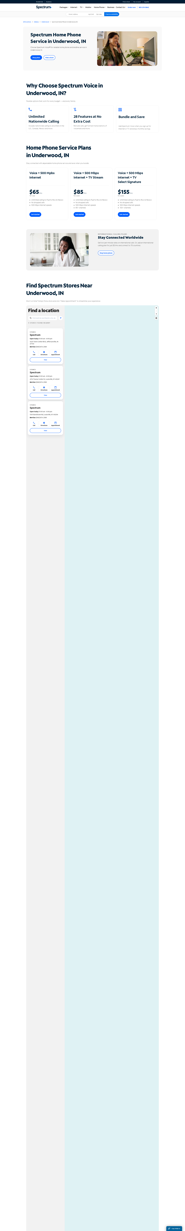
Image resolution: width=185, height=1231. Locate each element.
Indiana (36, 22)
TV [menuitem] (82, 7)
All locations (27, 22)
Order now (132, 7)
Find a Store (126, 2)
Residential (39, 2)
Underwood (45, 22)
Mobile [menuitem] (88, 7)
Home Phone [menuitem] (100, 7)
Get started (35, 214)
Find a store (49, 58)
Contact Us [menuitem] (121, 7)
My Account (137, 2)
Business (48, 2)
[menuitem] (39, 2)
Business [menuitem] (110, 7)
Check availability (111, 14)
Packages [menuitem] (64, 7)
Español (146, 2)
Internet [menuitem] (74, 7)
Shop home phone (106, 253)
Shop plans (36, 58)
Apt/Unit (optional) (92, 13)
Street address (71, 12)
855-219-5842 (144, 7)
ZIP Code (100, 12)
